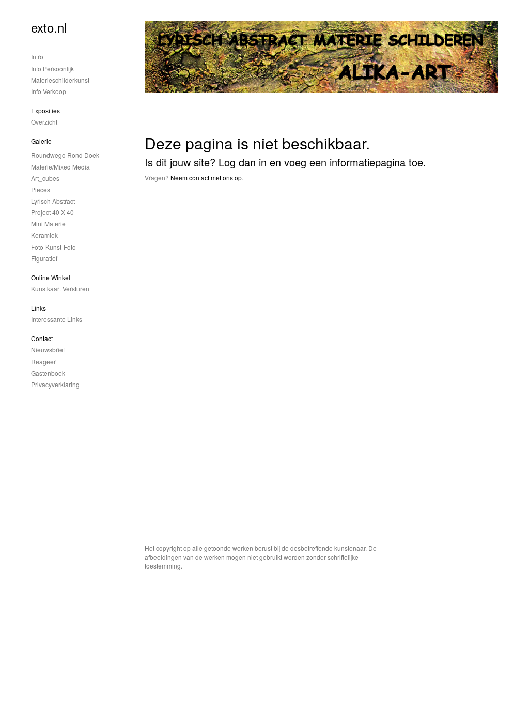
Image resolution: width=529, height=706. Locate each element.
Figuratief (44, 258)
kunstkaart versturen (60, 288)
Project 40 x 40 (52, 212)
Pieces (40, 189)
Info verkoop (48, 91)
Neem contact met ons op (206, 177)
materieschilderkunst (60, 79)
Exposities (45, 110)
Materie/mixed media (60, 166)
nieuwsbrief (48, 349)
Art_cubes (45, 178)
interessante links (56, 319)
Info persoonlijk (52, 68)
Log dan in (243, 162)
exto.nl (49, 27)
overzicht (44, 121)
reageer (43, 361)
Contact (42, 338)
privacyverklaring (55, 384)
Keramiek (44, 235)
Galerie (41, 140)
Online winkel (50, 277)
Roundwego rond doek (65, 154)
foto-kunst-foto (53, 246)
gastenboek (48, 373)
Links (38, 307)
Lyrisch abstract (53, 200)
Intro (37, 56)
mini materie (48, 223)
